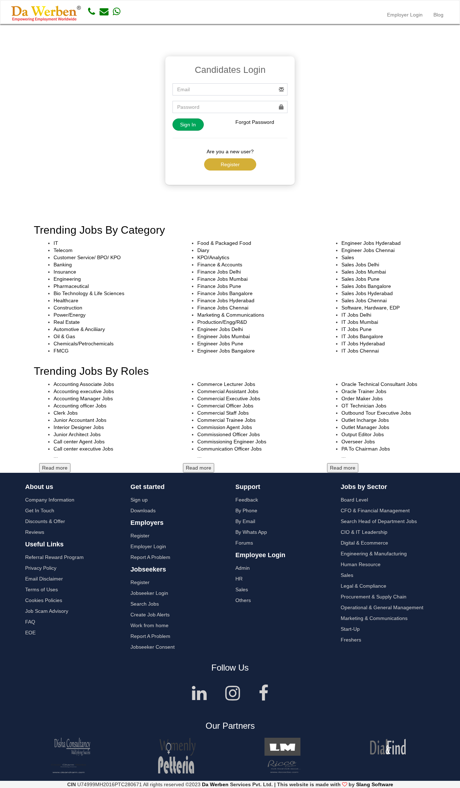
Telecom (63, 250)
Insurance (65, 272)
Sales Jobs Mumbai (363, 272)
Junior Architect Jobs (77, 434)
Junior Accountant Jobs (80, 420)
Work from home (149, 625)
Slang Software (374, 784)
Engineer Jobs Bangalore (226, 351)
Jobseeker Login (149, 593)
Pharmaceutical (71, 286)
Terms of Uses (41, 589)
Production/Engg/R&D (222, 322)
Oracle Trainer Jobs (363, 391)
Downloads (143, 510)
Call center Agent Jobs (79, 441)
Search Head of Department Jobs (379, 521)
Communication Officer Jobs (229, 449)
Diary (203, 250)
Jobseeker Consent (152, 647)
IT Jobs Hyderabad (363, 343)
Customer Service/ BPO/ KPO (87, 257)
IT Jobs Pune (356, 329)
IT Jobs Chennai (360, 351)
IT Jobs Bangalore (362, 336)
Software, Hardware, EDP (370, 308)
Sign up (139, 500)
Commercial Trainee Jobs (226, 420)
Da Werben (215, 784)
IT (56, 243)
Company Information (49, 500)
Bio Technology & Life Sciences (89, 293)
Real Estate (67, 322)
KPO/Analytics (213, 257)
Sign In (188, 124)
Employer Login (405, 15)
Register (230, 164)
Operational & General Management (382, 607)
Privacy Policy (40, 568)
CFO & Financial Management (375, 510)
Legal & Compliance (363, 586)
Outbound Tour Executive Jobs (376, 413)
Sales (347, 257)
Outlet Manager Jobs (365, 427)
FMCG (61, 351)
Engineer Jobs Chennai (368, 250)
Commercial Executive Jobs (228, 398)
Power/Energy (70, 315)
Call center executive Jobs (83, 449)
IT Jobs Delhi (356, 315)
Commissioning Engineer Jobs (231, 441)
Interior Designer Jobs (79, 427)
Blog (438, 15)
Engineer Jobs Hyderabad (371, 243)
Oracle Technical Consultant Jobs (379, 384)
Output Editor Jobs (362, 434)
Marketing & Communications (230, 315)
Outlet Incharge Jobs (365, 420)
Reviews (34, 532)
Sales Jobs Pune (360, 279)
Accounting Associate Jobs (84, 384)
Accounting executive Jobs (84, 391)
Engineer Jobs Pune (220, 343)
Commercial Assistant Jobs (227, 391)
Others (243, 600)
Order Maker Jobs (362, 398)
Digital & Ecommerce (364, 543)
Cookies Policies (43, 600)
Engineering (67, 279)
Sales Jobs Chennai (364, 300)
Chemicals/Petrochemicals (84, 343)
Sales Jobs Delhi (360, 264)
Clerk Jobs (66, 413)
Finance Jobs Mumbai (222, 279)
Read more (55, 468)
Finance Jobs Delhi (219, 272)
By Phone (246, 510)
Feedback (246, 500)
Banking (63, 264)
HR (239, 579)
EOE (30, 632)
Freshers (351, 640)
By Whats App (251, 532)
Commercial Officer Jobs (225, 406)
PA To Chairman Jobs (365, 449)
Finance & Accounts (219, 264)
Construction (68, 308)
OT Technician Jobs (363, 406)
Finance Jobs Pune (219, 286)
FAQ (30, 622)
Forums (244, 543)
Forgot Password (254, 122)
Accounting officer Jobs (80, 406)
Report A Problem (150, 557)
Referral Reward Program (54, 557)
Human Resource (361, 564)
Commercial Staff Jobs (223, 413)
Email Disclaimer (44, 579)
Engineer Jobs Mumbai (223, 336)
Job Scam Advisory (46, 611)
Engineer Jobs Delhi (220, 329)
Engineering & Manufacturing (374, 553)
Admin (242, 568)
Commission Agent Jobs (224, 427)
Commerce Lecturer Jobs (226, 384)
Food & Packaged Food (224, 243)
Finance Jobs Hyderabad (225, 300)
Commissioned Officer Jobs (228, 434)
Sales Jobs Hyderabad (367, 293)
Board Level (354, 500)
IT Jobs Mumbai (359, 322)
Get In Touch (39, 510)
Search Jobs (144, 604)
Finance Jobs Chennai (222, 308)
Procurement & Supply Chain (373, 597)
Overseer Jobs (358, 441)
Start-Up (350, 629)
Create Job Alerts (150, 614)
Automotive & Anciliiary (79, 329)
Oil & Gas (64, 336)
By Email (245, 521)
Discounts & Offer (45, 521)
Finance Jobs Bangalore (225, 293)
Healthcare (66, 300)
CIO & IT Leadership (364, 532)
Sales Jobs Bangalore (366, 286)
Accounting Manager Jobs (83, 398)
